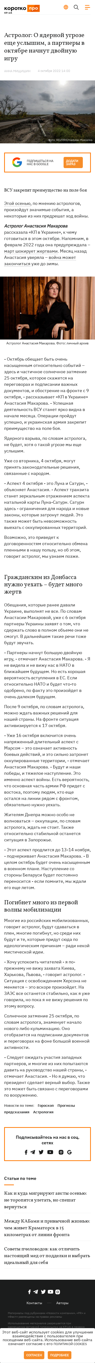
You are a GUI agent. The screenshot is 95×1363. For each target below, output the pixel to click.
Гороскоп (46, 1105)
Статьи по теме (20, 1178)
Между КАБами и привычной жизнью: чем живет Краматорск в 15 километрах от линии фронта (47, 1228)
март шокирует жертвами (31, 251)
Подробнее (59, 1355)
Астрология (43, 1112)
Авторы (62, 1303)
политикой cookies (70, 1344)
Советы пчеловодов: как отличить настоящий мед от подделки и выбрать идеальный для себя (47, 1256)
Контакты (34, 1303)
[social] (26, 1152)
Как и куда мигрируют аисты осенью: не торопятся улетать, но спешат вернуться (45, 1200)
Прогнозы (66, 1105)
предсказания (16, 1112)
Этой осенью (17, 203)
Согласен (34, 1355)
